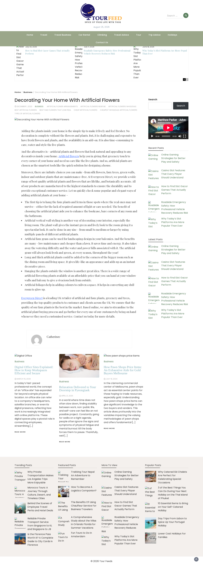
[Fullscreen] (184, 136)
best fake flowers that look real (55, 110)
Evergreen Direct (32, 298)
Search (152, 99)
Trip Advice (154, 34)
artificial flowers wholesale (122, 106)
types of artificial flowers (27, 113)
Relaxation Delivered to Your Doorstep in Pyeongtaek (77, 388)
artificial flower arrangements (62, 106)
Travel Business (62, 34)
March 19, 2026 (24, 379)
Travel (43, 34)
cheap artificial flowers (85, 110)
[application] (168, 127)
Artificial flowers (68, 156)
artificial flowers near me (93, 106)
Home (30, 34)
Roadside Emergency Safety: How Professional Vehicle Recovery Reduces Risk (107, 52)
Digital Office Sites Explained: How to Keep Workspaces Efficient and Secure (34, 370)
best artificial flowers (26, 110)
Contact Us (102, 42)
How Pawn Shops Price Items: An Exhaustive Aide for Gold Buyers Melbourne (123, 370)
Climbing (102, 34)
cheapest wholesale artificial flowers (118, 110)
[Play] (152, 136)
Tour (138, 34)
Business (39, 106)
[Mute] (179, 136)
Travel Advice (121, 34)
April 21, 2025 (67, 395)
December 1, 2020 (24, 106)
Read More (20, 432)
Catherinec (53, 337)
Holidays (172, 34)
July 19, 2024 (111, 379)
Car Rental (84, 34)
